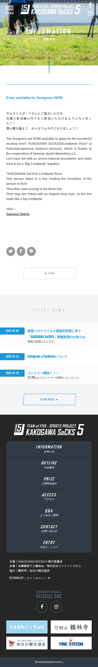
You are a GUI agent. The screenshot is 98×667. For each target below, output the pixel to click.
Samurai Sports (18, 214)
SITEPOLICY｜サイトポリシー (28, 578)
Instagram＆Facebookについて (47, 356)
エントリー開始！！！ (43, 373)
